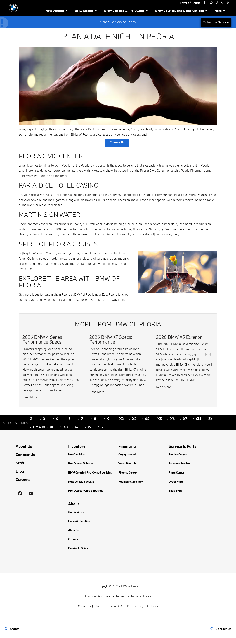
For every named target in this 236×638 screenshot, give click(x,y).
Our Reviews (76, 512)
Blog (20, 471)
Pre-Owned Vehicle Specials (85, 490)
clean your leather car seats (54, 299)
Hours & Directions (79, 521)
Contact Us (117, 142)
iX (51, 427)
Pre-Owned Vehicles (80, 463)
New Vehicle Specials (81, 481)
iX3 (65, 427)
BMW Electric (84, 11)
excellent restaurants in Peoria (61, 224)
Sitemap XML (116, 606)
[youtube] (31, 493)
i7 (102, 427)
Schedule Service (216, 22)
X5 (159, 419)
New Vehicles (55, 11)
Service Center (178, 454)
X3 (134, 419)
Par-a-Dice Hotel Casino (61, 195)
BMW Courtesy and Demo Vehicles (179, 11)
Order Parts (176, 481)
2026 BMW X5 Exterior (179, 337)
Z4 (210, 419)
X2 (121, 419)
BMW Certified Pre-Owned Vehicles (90, 472)
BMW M (39, 427)
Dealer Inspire (143, 596)
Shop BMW (175, 490)
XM (198, 419)
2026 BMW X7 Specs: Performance (110, 339)
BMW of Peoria (130, 586)
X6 (172, 419)
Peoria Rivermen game (196, 170)
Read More (29, 397)
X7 (185, 419)
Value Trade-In (127, 463)
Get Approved (127, 454)
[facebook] (20, 493)
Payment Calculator (130, 481)
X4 (147, 419)
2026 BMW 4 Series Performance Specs (42, 339)
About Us (24, 446)
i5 (89, 427)
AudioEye (152, 606)
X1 (108, 419)
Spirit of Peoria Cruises (40, 253)
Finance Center (127, 472)
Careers (23, 479)
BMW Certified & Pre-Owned (124, 11)
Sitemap (99, 606)
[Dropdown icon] (211, 2)
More (218, 11)
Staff (20, 463)
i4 (76, 427)
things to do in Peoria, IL (58, 165)
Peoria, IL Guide (78, 548)
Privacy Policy (135, 606)
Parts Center (176, 472)
